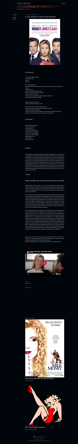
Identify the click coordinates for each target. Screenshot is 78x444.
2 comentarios (31, 380)
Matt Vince (42, 438)
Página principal (20, 9)
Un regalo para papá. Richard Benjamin (39, 378)
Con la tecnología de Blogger (39, 436)
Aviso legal (27, 9)
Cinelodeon (23, 3)
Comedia (14, 19)
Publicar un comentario (33, 429)
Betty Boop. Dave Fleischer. (35, 427)
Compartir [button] (15, 14)
